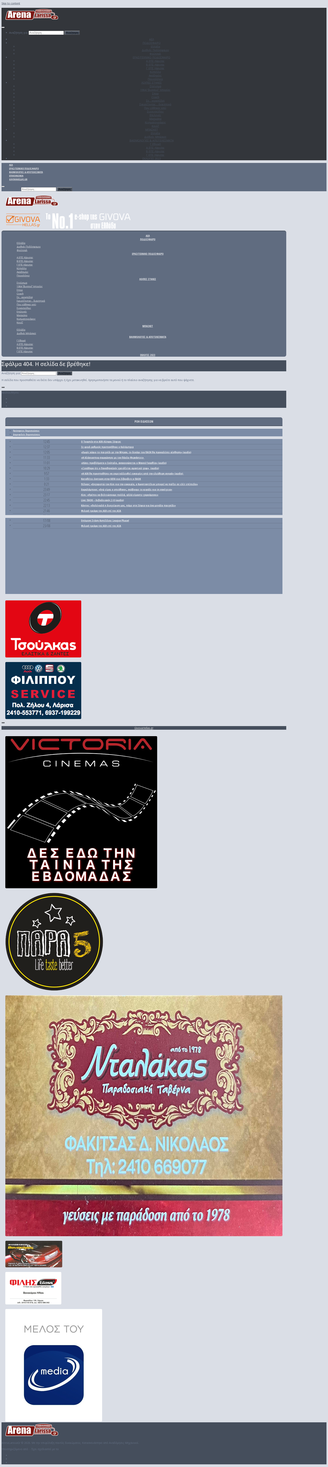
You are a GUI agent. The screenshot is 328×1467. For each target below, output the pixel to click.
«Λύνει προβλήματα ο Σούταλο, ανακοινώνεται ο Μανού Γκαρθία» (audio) (123, 463)
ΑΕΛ (151, 39)
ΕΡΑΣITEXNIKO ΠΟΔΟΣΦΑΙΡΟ (151, 57)
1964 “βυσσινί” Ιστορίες (155, 90)
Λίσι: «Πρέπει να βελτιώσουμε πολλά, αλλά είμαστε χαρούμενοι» (119, 495)
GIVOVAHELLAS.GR (18, 179)
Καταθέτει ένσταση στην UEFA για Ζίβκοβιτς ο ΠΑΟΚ (111, 479)
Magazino (155, 119)
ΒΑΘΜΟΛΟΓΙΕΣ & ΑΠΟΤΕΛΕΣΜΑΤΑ (151, 140)
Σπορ (155, 93)
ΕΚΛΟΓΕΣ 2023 (151, 158)
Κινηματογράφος (155, 122)
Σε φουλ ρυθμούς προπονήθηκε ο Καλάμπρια (107, 447)
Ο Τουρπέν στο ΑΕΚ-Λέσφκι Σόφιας (101, 441)
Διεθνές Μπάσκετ (155, 137)
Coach (155, 97)
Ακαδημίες (155, 75)
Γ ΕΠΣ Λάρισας (155, 68)
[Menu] (3, 27)
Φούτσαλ (155, 54)
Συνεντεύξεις (155, 111)
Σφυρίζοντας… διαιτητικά (155, 104)
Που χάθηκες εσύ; (155, 108)
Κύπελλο (155, 72)
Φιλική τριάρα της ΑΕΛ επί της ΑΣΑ (101, 511)
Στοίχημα (155, 86)
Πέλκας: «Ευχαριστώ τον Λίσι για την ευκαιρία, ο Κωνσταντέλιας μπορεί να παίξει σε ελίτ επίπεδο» (139, 484)
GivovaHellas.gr (143, 728)
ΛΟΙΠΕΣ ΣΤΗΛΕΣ (151, 82)
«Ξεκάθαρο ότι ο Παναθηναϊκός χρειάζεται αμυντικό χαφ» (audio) (120, 468)
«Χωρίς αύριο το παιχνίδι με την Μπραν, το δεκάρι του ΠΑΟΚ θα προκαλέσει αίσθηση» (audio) (136, 452)
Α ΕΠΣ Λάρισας (155, 61)
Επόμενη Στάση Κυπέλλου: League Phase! (105, 520)
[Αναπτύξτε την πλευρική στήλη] (3, 387)
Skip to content (11, 3)
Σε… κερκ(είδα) (155, 100)
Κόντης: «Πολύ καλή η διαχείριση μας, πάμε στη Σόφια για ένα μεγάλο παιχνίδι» (128, 505)
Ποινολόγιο (155, 79)
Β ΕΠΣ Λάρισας (155, 64)
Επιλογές (155, 115)
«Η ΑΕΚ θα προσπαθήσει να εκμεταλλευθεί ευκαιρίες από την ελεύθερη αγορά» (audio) (132, 473)
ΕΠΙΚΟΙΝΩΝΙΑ (16, 175)
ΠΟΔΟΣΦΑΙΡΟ (152, 43)
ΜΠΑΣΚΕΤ (151, 129)
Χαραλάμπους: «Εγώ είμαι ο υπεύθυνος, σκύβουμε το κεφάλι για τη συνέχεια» (126, 489)
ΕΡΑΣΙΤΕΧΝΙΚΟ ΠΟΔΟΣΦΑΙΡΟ (24, 168)
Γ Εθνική (155, 144)
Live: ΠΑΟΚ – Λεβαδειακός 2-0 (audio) (102, 500)
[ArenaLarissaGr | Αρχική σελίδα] (32, 20)
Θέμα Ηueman (68, 1449)
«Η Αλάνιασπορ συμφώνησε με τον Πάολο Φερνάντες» (112, 457)
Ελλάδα (155, 46)
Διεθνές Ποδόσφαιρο (155, 50)
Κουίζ (155, 126)
